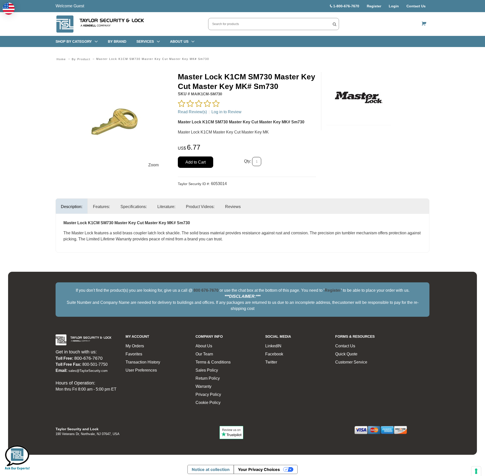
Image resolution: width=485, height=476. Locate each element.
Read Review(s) (192, 112)
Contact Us (416, 6)
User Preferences (141, 370)
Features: (101, 207)
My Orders (135, 346)
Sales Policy (207, 370)
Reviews (233, 207)
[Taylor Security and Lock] (100, 24)
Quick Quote (346, 354)
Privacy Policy (208, 394)
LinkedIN (273, 346)
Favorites (134, 354)
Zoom (153, 165)
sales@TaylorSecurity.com (88, 371)
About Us (204, 346)
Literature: (166, 207)
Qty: (247, 161)
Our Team (204, 354)
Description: (71, 207)
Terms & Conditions (213, 362)
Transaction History (143, 362)
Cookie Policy (208, 402)
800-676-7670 (88, 358)
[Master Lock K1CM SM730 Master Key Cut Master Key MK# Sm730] (114, 75)
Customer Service (351, 362)
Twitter (271, 362)
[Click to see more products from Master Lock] (358, 98)
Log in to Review (226, 112)
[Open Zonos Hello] (9, 9)
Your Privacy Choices (259, 469)
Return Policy (208, 378)
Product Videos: (200, 207)
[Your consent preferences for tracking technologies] (476, 471)
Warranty (203, 386)
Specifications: (133, 207)
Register (374, 6)
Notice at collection (211, 469)
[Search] (334, 24)
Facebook (274, 354)
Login (394, 6)
